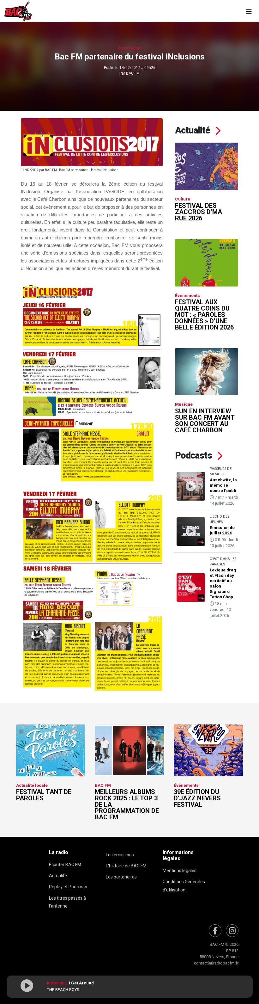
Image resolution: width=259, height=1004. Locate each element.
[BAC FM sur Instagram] (232, 930)
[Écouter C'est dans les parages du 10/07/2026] (191, 587)
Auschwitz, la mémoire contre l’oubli (223, 485)
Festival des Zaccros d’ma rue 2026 (198, 212)
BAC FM (133, 73)
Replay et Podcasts (68, 886)
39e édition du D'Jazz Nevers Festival (197, 798)
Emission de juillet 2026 (222, 530)
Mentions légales (179, 870)
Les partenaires (121, 876)
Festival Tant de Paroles (43, 795)
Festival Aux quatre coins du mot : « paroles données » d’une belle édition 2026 (204, 314)
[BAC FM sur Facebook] (215, 930)
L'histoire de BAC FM (126, 865)
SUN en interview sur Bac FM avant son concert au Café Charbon (204, 420)
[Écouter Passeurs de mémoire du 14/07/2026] (191, 486)
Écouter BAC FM (65, 864)
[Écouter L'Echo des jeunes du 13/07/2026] (191, 531)
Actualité (58, 875)
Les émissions (120, 854)
